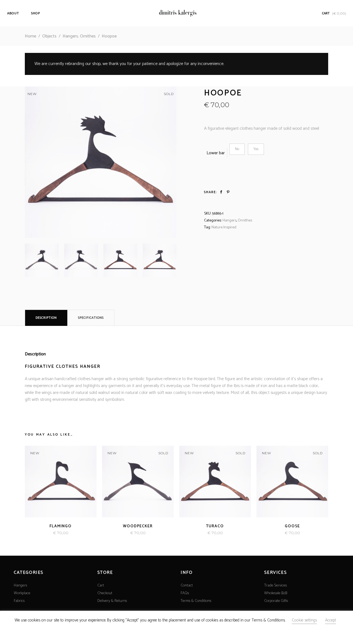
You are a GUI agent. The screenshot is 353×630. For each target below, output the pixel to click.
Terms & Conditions (196, 601)
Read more (50, 533)
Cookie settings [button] (304, 620)
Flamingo (61, 526)
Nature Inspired (224, 227)
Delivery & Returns (112, 601)
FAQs (185, 593)
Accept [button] (330, 620)
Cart (100, 585)
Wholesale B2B (275, 593)
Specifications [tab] (91, 317)
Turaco (215, 526)
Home (30, 36)
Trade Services (275, 585)
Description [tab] (46, 317)
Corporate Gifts (276, 601)
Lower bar (216, 153)
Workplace (22, 593)
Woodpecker (138, 526)
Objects (49, 36)
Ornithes (88, 36)
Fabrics (19, 601)
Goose (292, 526)
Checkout (104, 593)
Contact (187, 585)
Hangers (70, 36)
